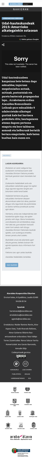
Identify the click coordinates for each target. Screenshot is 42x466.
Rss (29, 378)
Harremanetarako (18, 378)
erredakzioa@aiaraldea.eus (21, 315)
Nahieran (21, 9)
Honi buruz (14, 370)
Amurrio (6, 155)
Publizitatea (16, 374)
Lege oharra (27, 370)
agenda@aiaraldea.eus (21, 319)
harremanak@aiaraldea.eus (21, 311)
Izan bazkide (12, 265)
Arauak (27, 374)
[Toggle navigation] (3, 4)
